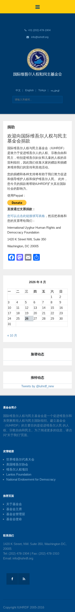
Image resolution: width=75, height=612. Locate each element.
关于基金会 (14, 504)
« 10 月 (12, 335)
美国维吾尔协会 (17, 464)
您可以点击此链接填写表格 (26, 216)
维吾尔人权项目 (17, 469)
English (29, 90)
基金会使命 (14, 519)
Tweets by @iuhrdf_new (37, 386)
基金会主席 (14, 509)
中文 (18, 90)
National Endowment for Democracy (31, 479)
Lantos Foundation (18, 474)
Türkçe (42, 90)
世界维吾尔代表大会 (20, 459)
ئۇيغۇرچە (55, 90)
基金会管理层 (15, 514)
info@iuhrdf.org (40, 37)
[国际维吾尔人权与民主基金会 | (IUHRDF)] (37, 62)
